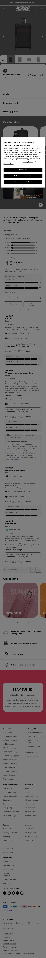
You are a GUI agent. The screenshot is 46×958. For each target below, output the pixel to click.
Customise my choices (23, 182)
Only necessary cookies (23, 176)
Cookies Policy (9, 164)
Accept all (23, 170)
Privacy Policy (28, 162)
